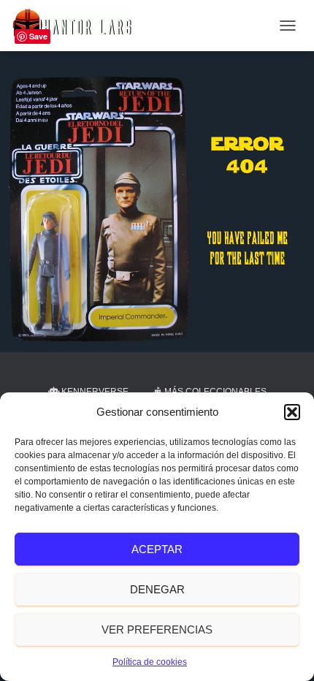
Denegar (157, 589)
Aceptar (157, 549)
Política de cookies (149, 662)
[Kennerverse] (76, 25)
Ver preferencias (157, 629)
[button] (292, 412)
